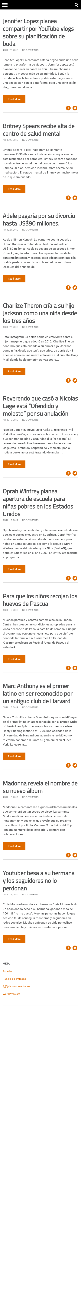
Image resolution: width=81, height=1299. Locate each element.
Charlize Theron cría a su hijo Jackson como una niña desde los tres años (40, 313)
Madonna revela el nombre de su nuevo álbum (40, 786)
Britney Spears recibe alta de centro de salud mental (39, 129)
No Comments (30, 50)
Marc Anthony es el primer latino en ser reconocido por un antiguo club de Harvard (38, 693)
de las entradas (14, 978)
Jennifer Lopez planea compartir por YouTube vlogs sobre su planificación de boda (38, 32)
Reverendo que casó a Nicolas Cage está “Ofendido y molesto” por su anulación (40, 405)
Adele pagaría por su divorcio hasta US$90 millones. (39, 219)
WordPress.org (11, 993)
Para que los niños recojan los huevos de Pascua (40, 599)
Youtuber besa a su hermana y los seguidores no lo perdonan (39, 880)
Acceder (7, 971)
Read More (14, 99)
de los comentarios (16, 986)
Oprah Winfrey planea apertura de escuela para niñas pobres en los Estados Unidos (38, 502)
